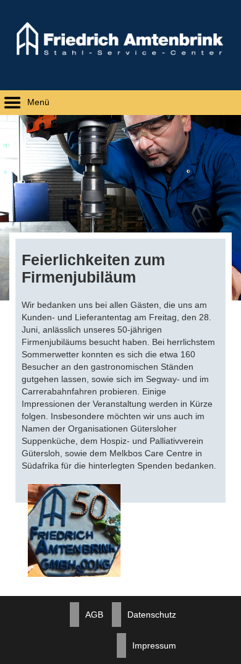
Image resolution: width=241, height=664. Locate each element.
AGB (94, 614)
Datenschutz (151, 614)
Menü (37, 102)
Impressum (154, 645)
